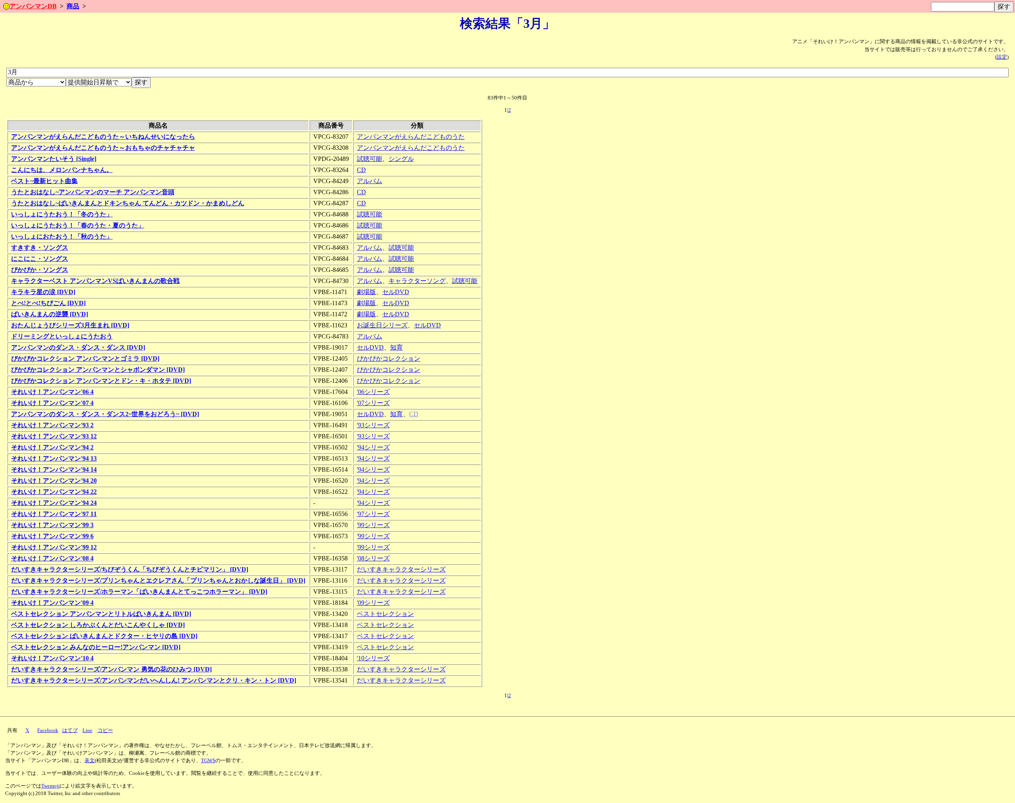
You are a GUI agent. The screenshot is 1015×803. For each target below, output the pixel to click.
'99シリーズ (373, 525)
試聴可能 (369, 158)
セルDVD (395, 292)
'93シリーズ (373, 425)
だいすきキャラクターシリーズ (401, 569)
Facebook (47, 730)
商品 (73, 6)
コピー (105, 730)
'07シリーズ (373, 403)
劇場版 (366, 292)
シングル (401, 158)
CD (361, 169)
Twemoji (50, 786)
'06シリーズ (373, 391)
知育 (396, 347)
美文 (89, 760)
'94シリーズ (373, 447)
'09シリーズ (373, 602)
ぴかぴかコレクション (388, 358)
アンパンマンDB (33, 6)
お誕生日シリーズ (382, 325)
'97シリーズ (373, 513)
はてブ (70, 730)
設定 (1002, 57)
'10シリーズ (373, 658)
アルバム (369, 181)
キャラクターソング (417, 280)
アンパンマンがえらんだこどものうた (411, 136)
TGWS (208, 760)
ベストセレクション (385, 613)
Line (87, 730)
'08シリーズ (373, 558)
